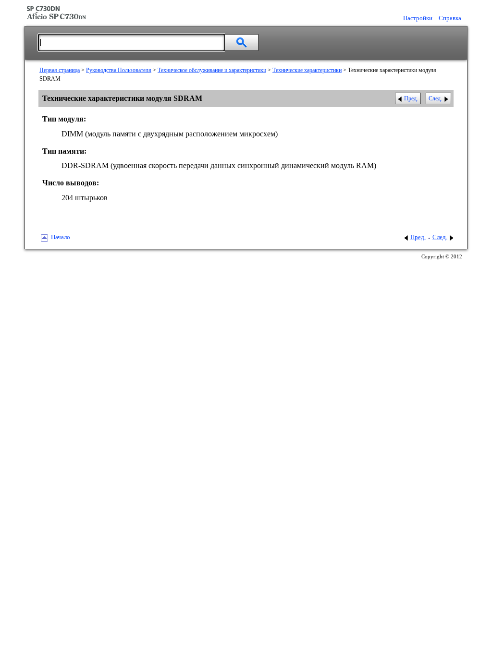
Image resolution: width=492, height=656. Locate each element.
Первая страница (59, 70)
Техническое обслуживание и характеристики (212, 70)
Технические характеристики (307, 70)
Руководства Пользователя (118, 70)
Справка (450, 18)
